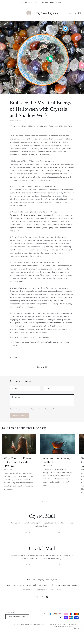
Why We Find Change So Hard (57, 460)
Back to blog (43, 367)
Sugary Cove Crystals (25, 624)
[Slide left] (37, 501)
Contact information (60, 626)
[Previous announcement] (4, 2)
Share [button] (14, 357)
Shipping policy (74, 624)
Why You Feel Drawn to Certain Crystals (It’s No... (18, 462)
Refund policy (62, 624)
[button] (4, 12)
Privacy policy (51, 624)
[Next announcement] (79, 2)
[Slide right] (46, 501)
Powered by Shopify (39, 624)
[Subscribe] (59, 532)
